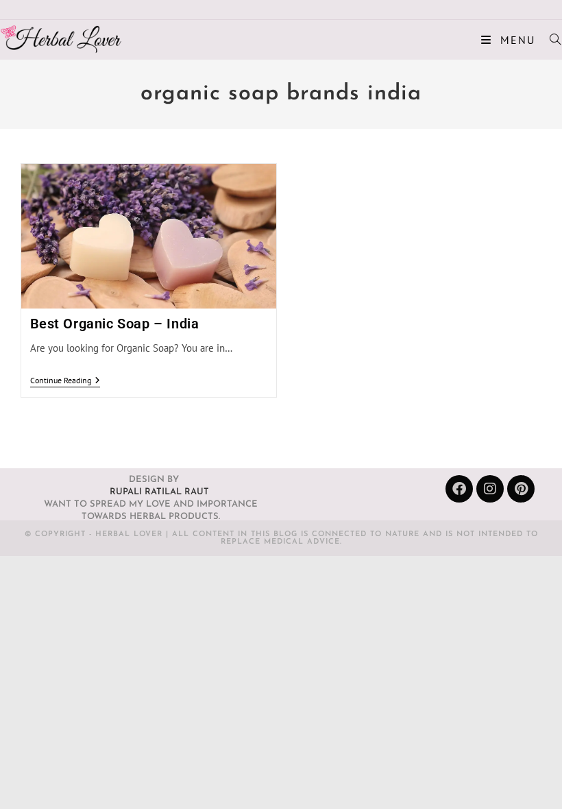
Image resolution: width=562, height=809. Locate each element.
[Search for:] (550, 40)
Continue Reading (65, 380)
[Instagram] (490, 489)
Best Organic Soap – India (114, 323)
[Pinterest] (521, 489)
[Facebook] (459, 489)
